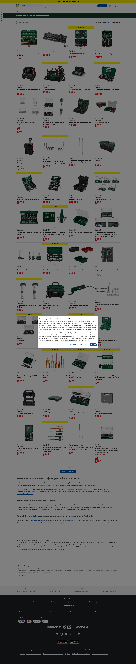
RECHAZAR (73, 344)
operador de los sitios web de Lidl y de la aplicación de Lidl (61, 321)
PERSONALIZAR (83, 344)
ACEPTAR (93, 344)
